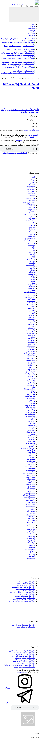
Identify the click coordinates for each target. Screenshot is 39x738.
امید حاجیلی (31, 227)
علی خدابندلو (31, 392)
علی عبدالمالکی (30, 396)
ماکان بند (32, 453)
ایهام (33, 247)
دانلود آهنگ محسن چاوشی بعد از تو (24, 652)
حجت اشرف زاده (29, 292)
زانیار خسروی (31, 333)
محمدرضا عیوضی (29, 497)
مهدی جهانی (31, 516)
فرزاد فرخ (32, 423)
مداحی (33, 32)
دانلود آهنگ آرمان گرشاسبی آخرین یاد (23, 656)
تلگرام (8, 702)
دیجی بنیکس (31, 308)
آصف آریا (32, 195)
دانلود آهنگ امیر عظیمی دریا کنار (25, 658)
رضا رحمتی (31, 317)
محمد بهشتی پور (30, 484)
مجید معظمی (31, 471)
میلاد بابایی (32, 531)
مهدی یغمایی (31, 522)
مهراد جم (32, 524)
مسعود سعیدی (30, 502)
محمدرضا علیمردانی (29, 495)
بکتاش (33, 256)
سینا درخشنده (31, 367)
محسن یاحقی (31, 479)
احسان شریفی (30, 205)
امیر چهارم (31, 231)
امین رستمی (31, 243)
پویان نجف (32, 279)
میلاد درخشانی (30, 533)
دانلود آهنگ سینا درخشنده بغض (25, 663)
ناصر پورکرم (31, 538)
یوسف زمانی (31, 558)
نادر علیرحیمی (30, 536)
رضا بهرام (32, 315)
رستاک (33, 313)
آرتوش (33, 178)
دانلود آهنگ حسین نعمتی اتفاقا (26, 585)
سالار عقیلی (31, 335)
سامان (33, 337)
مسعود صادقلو (30, 506)
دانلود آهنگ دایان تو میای (27, 594)
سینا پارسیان (31, 364)
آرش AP (32, 182)
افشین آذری (31, 218)
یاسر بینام (32, 554)
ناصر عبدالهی (31, 542)
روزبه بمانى (31, 328)
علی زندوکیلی (31, 394)
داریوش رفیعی (30, 304)
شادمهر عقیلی (30, 374)
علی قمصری (31, 398)
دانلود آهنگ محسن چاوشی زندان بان (24, 659)
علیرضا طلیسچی (30, 408)
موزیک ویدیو (31, 28)
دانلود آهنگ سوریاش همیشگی (26, 581)
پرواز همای (31, 274)
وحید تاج (32, 552)
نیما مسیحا (32, 547)
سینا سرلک (31, 369)
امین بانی (32, 241)
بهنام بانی (32, 261)
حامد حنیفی (31, 286)
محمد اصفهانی (30, 482)
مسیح (33, 507)
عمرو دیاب (31, 417)
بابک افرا (32, 250)
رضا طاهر (32, 320)
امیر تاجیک (32, 229)
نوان (34, 543)
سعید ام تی (31, 342)
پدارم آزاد (32, 270)
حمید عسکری (31, 301)
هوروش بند (31, 551)
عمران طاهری (30, 416)
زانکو (33, 331)
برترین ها (32, 30)
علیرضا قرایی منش (29, 410)
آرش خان (32, 184)
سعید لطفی (31, 347)
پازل (33, 266)
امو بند (33, 222)
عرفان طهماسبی (30, 391)
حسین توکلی (31, 293)
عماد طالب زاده (30, 414)
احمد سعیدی (31, 209)
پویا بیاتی (32, 277)
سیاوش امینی (31, 358)
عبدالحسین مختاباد (29, 389)
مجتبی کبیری (31, 461)
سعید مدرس (31, 349)
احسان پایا (32, 200)
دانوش (33, 306)
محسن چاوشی (30, 475)
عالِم (33, 387)
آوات (33, 196)
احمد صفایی (31, 213)
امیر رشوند (31, 232)
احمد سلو (32, 211)
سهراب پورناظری (29, 353)
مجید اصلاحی (31, 464)
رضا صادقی (31, 319)
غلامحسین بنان (30, 419)
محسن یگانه (31, 480)
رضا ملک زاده (31, 322)
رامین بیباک (31, 311)
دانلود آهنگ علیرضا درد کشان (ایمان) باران (22, 592)
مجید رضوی (31, 468)
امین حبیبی (31, 245)
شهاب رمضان (31, 382)
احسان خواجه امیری (29, 202)
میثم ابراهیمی (31, 529)
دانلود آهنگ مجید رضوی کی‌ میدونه (24, 667)
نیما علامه (32, 545)
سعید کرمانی (31, 346)
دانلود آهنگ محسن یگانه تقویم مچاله (24, 661)
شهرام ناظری (31, 385)
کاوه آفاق (32, 439)
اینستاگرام (7, 688)
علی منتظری (31, 401)
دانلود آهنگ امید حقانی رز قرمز (25, 598)
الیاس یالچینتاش (30, 220)
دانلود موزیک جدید (32, 135)
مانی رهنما (32, 455)
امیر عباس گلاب (30, 234)
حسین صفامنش (30, 297)
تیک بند (33, 281)
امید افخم (32, 225)
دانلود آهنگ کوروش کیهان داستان (25, 596)
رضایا (33, 326)
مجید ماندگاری (30, 470)
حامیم (33, 290)
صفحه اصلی (31, 24)
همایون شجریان (30, 549)
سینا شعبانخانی (30, 371)
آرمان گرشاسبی (30, 187)
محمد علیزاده (31, 488)
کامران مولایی (30, 437)
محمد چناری (31, 486)
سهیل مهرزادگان (30, 373)
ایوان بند (32, 249)
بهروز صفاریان (30, 259)
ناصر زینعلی (31, 540)
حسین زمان (31, 295)
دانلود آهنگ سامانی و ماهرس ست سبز (23, 587)
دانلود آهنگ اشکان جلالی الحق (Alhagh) (23, 599)
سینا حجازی (31, 365)
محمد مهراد (31, 491)
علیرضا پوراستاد (30, 405)
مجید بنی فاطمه (30, 466)
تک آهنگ (32, 26)
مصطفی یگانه (31, 511)
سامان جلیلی (31, 338)
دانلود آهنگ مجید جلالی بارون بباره (24, 590)
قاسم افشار (31, 435)
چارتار (33, 283)
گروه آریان (32, 446)
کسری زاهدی (31, 441)
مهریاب (33, 527)
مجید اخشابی (31, 462)
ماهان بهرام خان (30, 457)
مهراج (33, 534)
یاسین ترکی (31, 556)
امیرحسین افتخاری (29, 240)
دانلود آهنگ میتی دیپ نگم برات (25, 589)
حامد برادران (31, 284)
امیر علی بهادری (30, 238)
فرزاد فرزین (31, 425)
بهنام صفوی (31, 263)
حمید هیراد (32, 302)
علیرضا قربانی (30, 412)
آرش (33, 180)
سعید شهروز (31, 344)
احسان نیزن (31, 207)
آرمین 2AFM (31, 189)
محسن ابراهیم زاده (29, 473)
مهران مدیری (31, 525)
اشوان (33, 216)
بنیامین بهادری (30, 257)
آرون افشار (31, 193)
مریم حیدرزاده (30, 500)
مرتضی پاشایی (30, 498)
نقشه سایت (31, 33)
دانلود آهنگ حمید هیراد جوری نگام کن (23, 625)
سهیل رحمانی (31, 355)
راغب (33, 310)
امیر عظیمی (31, 236)
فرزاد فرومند (31, 426)
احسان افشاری (30, 198)
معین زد (32, 513)
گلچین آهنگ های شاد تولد (27, 448)
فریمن (33, 434)
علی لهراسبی (31, 400)
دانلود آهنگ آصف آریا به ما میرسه (25, 654)
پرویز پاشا (32, 275)
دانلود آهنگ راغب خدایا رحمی (26, 627)
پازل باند (32, 268)
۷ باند (33, 177)
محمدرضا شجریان (29, 493)
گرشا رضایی (31, 444)
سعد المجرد (31, 340)
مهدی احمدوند (31, 515)
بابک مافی (32, 254)
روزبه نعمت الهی (30, 329)
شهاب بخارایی (31, 380)
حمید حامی (31, 299)
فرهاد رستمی (31, 430)
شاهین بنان (31, 376)
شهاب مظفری (30, 383)
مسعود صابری (30, 504)
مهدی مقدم (31, 518)
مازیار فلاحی (31, 450)
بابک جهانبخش (31, 252)
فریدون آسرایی (30, 432)
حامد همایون (31, 288)
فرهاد (33, 428)
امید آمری (32, 223)
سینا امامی (31, 362)
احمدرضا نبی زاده (29, 214)
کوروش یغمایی (30, 443)
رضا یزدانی (31, 324)
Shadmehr (19, 140)
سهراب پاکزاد (31, 351)
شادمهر (26, 130)
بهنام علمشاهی (30, 265)
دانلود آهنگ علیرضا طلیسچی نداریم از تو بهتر (21, 650)
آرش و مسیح (31, 186)
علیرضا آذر (31, 403)
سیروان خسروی (30, 360)
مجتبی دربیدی (31, 459)
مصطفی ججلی (30, 509)
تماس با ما (32, 35)
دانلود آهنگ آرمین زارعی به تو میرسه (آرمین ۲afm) (19, 665)
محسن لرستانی (30, 477)
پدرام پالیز (32, 272)
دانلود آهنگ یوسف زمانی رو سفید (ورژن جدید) (21, 601)
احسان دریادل (31, 204)
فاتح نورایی (31, 421)
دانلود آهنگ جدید (34, 130)
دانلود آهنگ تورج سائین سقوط (26, 583)
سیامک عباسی (30, 356)
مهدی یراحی (31, 520)
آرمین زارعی (31, 191)
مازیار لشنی (31, 452)
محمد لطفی (31, 489)
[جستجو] (24, 14)
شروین (33, 378)
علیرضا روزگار (30, 407)
